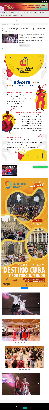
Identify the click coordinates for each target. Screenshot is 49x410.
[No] (47, 406)
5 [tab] (21, 342)
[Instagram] (46, 1)
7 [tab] (24, 342)
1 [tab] (15, 342)
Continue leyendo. (24, 45)
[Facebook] (44, 1)
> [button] (38, 303)
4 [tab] (23, 369)
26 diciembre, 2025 (12, 49)
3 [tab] (18, 342)
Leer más (24, 287)
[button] (40, 167)
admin (4, 49)
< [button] (3, 303)
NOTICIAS (20, 49)
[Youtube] (43, 1)
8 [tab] (29, 369)
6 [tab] (26, 369)
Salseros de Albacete (26, 49)
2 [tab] (20, 369)
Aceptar (24, 408)
